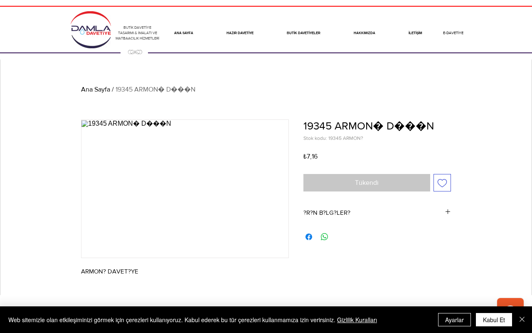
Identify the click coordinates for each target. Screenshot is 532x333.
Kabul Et (494, 320)
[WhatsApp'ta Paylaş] (325, 237)
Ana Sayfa (95, 89)
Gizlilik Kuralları (357, 320)
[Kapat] (522, 319)
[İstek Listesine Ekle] (442, 182)
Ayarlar (454, 320)
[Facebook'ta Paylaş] (309, 237)
